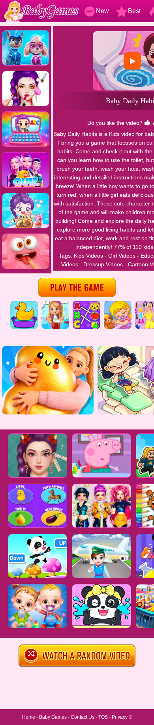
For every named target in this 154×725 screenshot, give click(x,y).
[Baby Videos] (118, 304)
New (102, 11)
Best (134, 11)
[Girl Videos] (55, 304)
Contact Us (82, 717)
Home (28, 717)
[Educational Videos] (86, 304)
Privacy (120, 717)
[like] (147, 123)
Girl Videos (121, 255)
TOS (103, 717)
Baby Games (53, 717)
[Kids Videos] (24, 304)
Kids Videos (88, 255)
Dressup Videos (103, 264)
